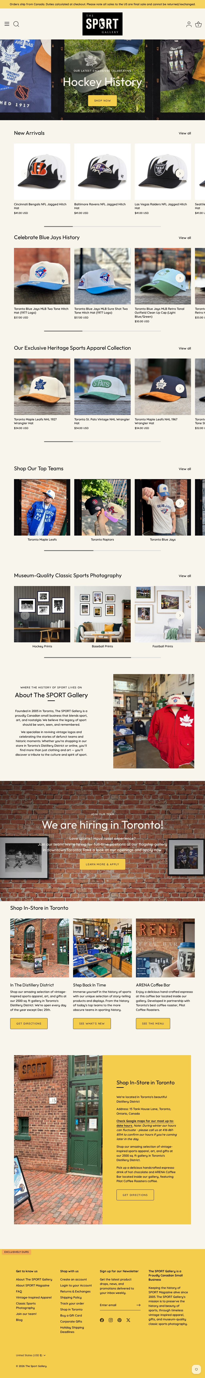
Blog (19, 1320)
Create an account (73, 1279)
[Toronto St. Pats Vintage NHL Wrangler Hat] (102, 387)
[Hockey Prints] (42, 614)
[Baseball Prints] (102, 614)
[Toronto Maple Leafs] (42, 507)
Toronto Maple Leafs (42, 539)
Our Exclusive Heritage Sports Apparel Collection (72, 347)
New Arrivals (29, 132)
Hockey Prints (42, 646)
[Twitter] (128, 1320)
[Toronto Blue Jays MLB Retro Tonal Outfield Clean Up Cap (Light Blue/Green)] (163, 276)
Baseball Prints (102, 646)
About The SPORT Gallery (34, 1279)
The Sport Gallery (35, 1366)
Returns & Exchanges (75, 1291)
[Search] (16, 24)
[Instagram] (111, 1320)
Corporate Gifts (71, 1321)
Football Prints (163, 646)
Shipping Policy (71, 1297)
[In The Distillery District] (39, 948)
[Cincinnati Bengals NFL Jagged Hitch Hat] (42, 172)
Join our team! (26, 1314)
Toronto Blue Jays (163, 539)
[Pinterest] (120, 1320)
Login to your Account (76, 1285)
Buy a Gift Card (71, 1315)
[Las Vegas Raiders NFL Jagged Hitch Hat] (163, 172)
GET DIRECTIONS (28, 1023)
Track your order (72, 1303)
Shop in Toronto (71, 1309)
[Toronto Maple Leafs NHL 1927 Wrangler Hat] (42, 387)
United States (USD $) (29, 1355)
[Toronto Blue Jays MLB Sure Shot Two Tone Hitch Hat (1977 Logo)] (102, 276)
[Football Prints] (163, 614)
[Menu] (7, 23)
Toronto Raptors (102, 539)
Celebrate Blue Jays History (47, 237)
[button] (25, 173)
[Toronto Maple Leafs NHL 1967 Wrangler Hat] (163, 387)
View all (185, 133)
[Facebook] (102, 1320)
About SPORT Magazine (32, 1285)
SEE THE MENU (153, 1023)
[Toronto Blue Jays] (163, 507)
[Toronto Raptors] (102, 507)
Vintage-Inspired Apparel (34, 1297)
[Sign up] (139, 1305)
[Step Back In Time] (102, 948)
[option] (102, 60)
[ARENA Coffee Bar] (165, 948)
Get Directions (135, 1195)
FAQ (19, 1291)
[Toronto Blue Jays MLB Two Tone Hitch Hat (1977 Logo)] (42, 276)
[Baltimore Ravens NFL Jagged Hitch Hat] (102, 172)
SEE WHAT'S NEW (92, 1023)
